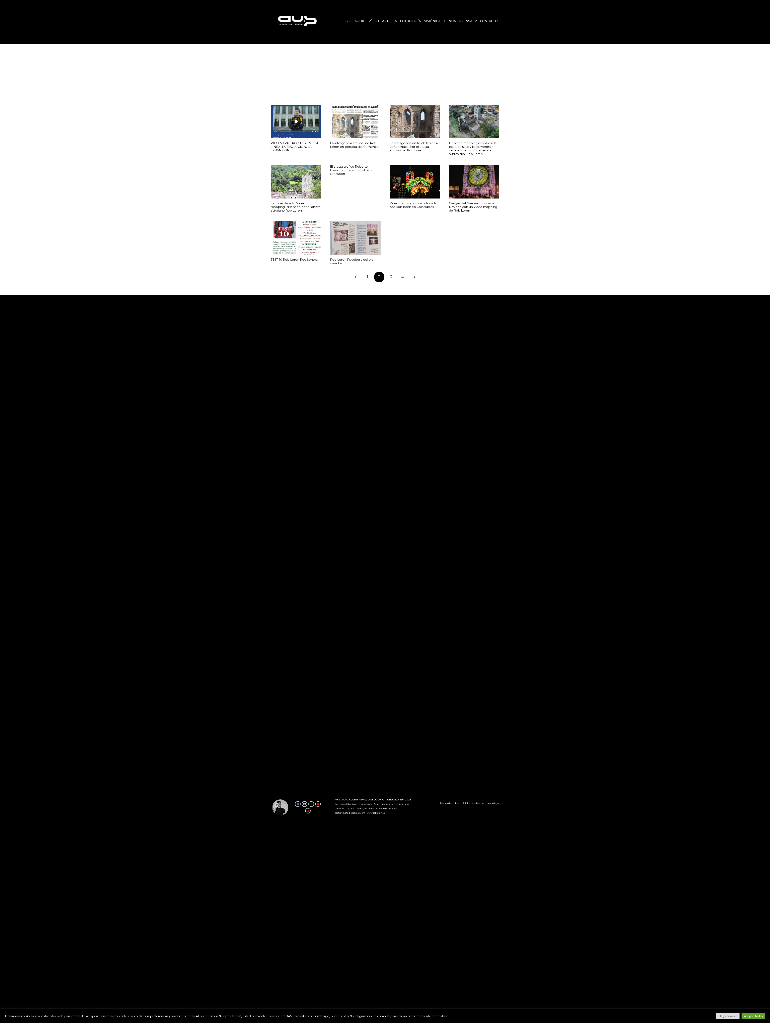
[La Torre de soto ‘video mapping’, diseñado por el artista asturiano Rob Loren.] (296, 182)
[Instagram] (304, 804)
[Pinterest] (308, 811)
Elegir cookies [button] (728, 1016)
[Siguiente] (414, 277)
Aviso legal (493, 803)
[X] (311, 804)
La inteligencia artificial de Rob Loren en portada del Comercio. (354, 145)
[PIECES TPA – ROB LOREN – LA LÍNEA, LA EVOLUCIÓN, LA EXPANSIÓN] (296, 122)
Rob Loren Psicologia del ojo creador (351, 261)
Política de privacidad (473, 803)
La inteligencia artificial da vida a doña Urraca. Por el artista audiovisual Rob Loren (414, 146)
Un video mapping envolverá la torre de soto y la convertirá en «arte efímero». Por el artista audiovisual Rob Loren (472, 148)
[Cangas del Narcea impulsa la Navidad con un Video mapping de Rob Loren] (474, 182)
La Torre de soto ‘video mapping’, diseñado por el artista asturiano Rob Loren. (295, 206)
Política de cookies (449, 803)
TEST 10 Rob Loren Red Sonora (294, 259)
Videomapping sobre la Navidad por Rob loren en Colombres (414, 205)
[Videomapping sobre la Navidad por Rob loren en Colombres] (415, 182)
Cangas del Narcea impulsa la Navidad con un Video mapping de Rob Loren (473, 206)
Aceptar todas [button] (753, 1016)
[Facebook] (298, 804)
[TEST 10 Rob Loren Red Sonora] (296, 238)
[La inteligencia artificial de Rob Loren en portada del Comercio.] (355, 122)
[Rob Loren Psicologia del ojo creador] (355, 238)
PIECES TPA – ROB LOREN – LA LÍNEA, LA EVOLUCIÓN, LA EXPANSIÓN (294, 146)
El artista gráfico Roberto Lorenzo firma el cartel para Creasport (351, 170)
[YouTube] (318, 804)
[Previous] (356, 277)
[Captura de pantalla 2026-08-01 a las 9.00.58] (297, 21)
